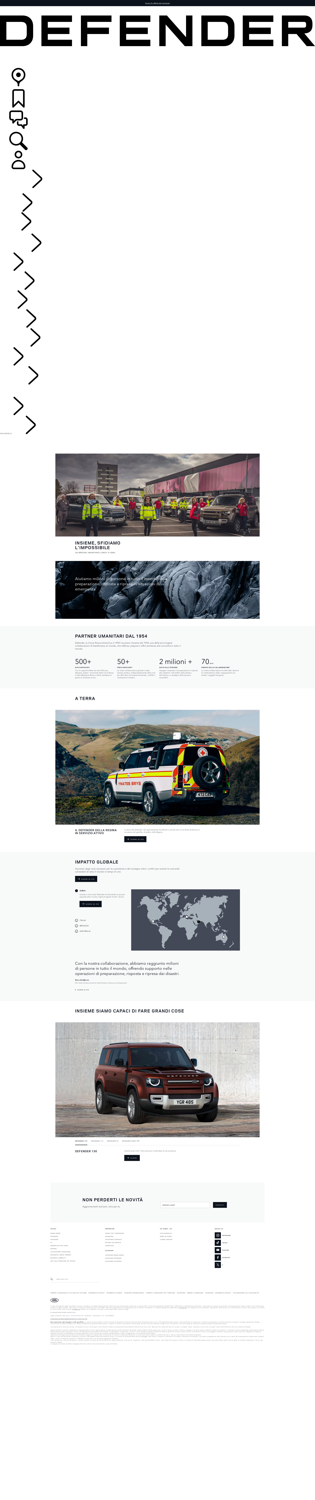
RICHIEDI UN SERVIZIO (113, 1242)
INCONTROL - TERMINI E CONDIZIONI (190, 1293)
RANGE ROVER (55, 1233)
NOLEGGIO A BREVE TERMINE (60, 1255)
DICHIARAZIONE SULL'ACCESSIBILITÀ (246, 1293)
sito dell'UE (183, 1307)
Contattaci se (76, 1309)
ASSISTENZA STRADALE (113, 1239)
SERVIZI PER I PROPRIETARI (114, 1233)
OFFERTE (53, 1249)
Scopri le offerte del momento (157, 3)
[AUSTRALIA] (223, 937)
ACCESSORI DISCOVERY (113, 1261)
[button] (157, 7)
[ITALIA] (186, 917)
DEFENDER (54, 1236)
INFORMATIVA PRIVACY (96, 1293)
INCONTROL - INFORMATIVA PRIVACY (218, 1293)
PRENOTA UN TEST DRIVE (59, 1245)
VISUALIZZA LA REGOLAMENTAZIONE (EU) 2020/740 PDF (68, 1319)
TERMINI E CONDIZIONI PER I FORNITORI (160, 1293)
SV (51, 1242)
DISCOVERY (54, 1239)
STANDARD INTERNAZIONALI (134, 1293)
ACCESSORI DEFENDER (113, 1258)
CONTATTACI (109, 1245)
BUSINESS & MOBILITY (58, 1258)
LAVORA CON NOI (166, 1239)
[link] (157, 57)
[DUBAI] (198, 921)
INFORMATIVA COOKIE (114, 1293)
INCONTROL (109, 1236)
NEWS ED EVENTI (166, 1236)
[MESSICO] (153, 921)
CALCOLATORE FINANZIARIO (60, 1252)
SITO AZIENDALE (166, 1233)
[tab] (82, 1141)
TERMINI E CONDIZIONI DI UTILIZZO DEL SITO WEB (68, 1293)
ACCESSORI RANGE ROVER (114, 1255)
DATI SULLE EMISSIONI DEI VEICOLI (62, 1261)
